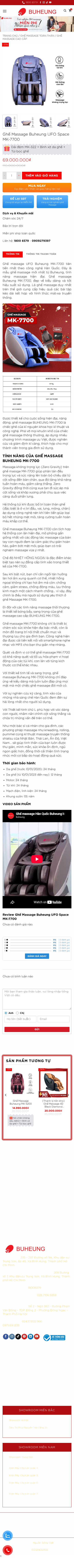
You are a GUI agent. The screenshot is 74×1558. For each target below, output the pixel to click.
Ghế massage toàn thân (37, 36)
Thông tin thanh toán (41, 254)
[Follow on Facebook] (40, 2)
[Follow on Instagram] (44, 2)
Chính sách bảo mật (55, 1517)
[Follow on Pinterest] (24, 1337)
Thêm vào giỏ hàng (41, 175)
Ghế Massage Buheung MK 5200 (21, 1102)
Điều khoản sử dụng (18, 1522)
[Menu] (5, 11)
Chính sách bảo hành (18, 1517)
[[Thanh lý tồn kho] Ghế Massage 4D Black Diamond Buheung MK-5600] (53, 1082)
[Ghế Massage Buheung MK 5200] (20, 1082)
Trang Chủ (10, 36)
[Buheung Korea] (25, 1248)
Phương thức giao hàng (56, 1522)
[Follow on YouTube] (50, 2)
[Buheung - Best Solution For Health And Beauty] (37, 11)
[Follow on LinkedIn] (30, 1337)
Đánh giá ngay (37, 956)
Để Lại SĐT (18, 200)
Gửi (37, 1029)
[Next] (66, 78)
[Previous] (8, 78)
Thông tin (12, 254)
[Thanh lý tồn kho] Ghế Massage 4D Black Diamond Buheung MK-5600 (53, 1104)
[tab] (13, 254)
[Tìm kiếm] (65, 10)
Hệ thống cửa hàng (37, 1533)
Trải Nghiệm (52, 201)
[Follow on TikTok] (47, 2)
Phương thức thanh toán (18, 1527)
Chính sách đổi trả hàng (55, 1527)
